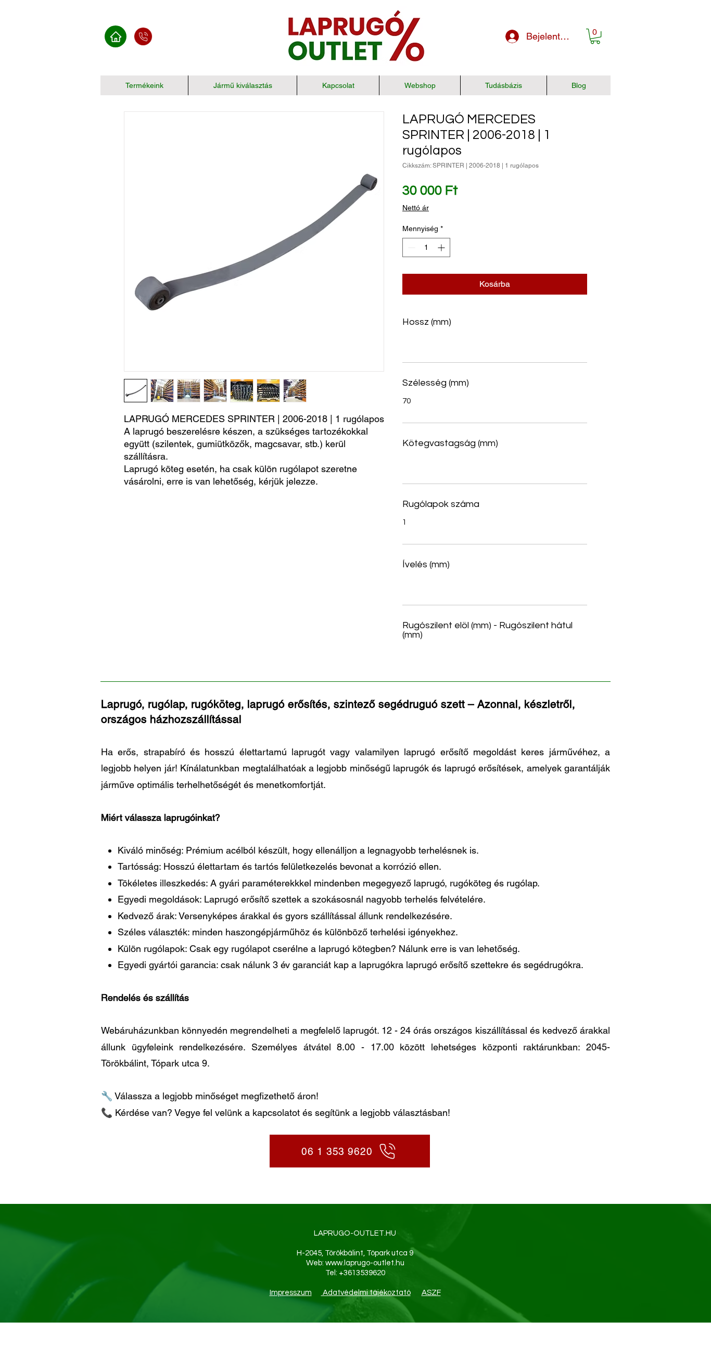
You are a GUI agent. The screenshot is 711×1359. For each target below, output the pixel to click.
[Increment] (442, 247)
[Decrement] (410, 247)
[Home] (115, 36)
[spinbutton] (426, 247)
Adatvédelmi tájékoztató (366, 1293)
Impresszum (291, 1293)
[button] (595, 36)
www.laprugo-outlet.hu (364, 1263)
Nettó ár (415, 208)
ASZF (431, 1293)
